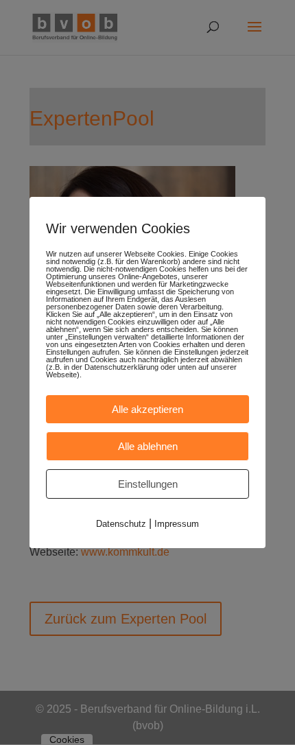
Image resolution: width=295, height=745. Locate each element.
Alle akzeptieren (147, 409)
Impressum (176, 524)
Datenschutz (121, 524)
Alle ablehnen (148, 446)
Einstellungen (148, 484)
